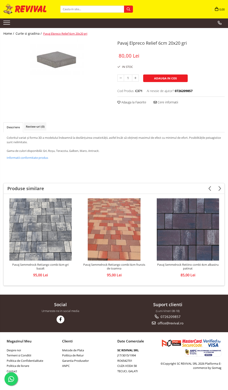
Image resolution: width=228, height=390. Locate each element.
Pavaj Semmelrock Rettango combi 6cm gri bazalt (40, 266)
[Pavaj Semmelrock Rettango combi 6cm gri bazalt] (40, 229)
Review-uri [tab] (35, 127)
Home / (9, 33)
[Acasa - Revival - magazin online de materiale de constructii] (25, 9)
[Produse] (7, 24)
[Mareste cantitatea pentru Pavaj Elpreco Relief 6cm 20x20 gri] (135, 78)
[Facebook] (60, 319)
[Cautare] (128, 9)
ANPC (66, 366)
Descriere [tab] (13, 127)
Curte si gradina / (29, 33)
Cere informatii (167, 102)
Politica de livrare (18, 366)
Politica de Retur (73, 355)
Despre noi (14, 350)
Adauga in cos (165, 78)
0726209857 (170, 316)
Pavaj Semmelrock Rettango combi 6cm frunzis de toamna (114, 266)
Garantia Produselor (75, 361)
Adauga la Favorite (133, 102)
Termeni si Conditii (19, 355)
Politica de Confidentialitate (25, 361)
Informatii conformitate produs (27, 158)
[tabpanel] (57, 57)
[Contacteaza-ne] (220, 22)
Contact (12, 371)
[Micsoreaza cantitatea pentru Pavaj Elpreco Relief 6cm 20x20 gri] (120, 78)
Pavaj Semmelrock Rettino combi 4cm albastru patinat (188, 266)
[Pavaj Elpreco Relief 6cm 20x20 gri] (57, 57)
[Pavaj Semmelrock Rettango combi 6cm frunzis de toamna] (114, 229)
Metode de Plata (73, 350)
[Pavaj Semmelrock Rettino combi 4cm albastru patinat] (188, 229)
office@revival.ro (170, 323)
